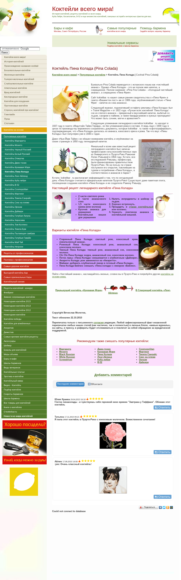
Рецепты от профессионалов (18, 253)
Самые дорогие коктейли (16, 266)
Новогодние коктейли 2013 (17, 306)
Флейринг (8, 292)
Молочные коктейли (14, 75)
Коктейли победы (12, 319)
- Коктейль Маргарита (15, 141)
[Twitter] (164, 507)
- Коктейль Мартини (14, 194)
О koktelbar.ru (10, 412)
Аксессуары (10, 341)
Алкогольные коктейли (15, 88)
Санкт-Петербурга (70, 31)
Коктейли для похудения (16, 101)
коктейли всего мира (116, 31)
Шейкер (7, 345)
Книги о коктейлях (13, 407)
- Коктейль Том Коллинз (15, 224)
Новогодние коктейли (14, 314)
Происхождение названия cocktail (21, 66)
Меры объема (11, 354)
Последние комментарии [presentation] (70, 383)
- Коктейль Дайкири (13, 211)
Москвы (57, 31)
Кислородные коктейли (16, 97)
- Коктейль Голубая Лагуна (17, 216)
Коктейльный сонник (14, 281)
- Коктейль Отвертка (14, 158)
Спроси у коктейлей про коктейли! (21, 110)
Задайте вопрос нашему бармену (155, 31)
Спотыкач (9, 123)
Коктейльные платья (14, 372)
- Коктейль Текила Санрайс (17, 198)
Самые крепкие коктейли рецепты (21, 337)
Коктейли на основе (14, 130)
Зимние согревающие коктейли (19, 297)
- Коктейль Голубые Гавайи (17, 238)
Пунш (7, 119)
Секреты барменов (13, 394)
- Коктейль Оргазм (13, 207)
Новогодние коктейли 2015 (17, 301)
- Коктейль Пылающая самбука (19, 233)
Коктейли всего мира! (15, 57)
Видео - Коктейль (12, 385)
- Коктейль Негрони (13, 247)
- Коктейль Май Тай (13, 242)
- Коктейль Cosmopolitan (16, 189)
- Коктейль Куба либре (15, 180)
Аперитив (8, 328)
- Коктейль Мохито (13, 145)
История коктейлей (14, 61)
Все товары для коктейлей (17, 403)
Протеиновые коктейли (16, 105)
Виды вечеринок (12, 367)
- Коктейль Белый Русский (17, 154)
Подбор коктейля (114, 46)
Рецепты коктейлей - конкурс (18, 288)
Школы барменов (12, 363)
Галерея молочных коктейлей (19, 79)
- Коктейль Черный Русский (17, 149)
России (83, 31)
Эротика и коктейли (14, 376)
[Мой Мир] (171, 507)
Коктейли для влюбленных (17, 323)
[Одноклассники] (168, 507)
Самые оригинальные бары (18, 277)
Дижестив (8, 332)
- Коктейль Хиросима (14, 220)
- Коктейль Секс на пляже (16, 202)
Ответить (164, 407)
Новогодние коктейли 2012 (17, 310)
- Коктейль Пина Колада (16, 172)
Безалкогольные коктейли (17, 70)
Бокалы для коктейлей (15, 350)
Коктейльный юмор (13, 381)
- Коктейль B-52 (11, 185)
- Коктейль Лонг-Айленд (16, 176)
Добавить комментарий (113, 375)
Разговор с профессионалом (18, 260)
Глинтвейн (9, 114)
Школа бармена (131, 46)
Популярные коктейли (15, 136)
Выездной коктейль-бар (16, 273)
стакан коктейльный (141, 206)
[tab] (70, 384)
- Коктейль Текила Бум (15, 229)
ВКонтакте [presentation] (96, 384)
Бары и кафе (10, 359)
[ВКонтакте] (160, 507)
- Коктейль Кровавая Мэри (17, 167)
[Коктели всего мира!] (22, 35)
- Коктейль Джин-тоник (15, 163)
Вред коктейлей (12, 92)
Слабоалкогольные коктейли (18, 83)
